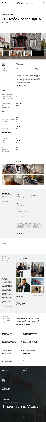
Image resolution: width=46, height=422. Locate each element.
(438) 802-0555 (19, 3)
